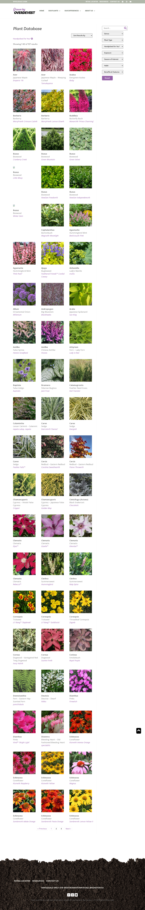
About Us (89, 11)
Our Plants (53, 11)
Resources (38, 881)
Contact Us (52, 881)
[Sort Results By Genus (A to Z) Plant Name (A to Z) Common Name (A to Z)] (81, 35)
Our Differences (72, 11)
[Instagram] (72, 894)
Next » (68, 829)
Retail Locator (22, 881)
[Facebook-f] (68, 894)
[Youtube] (76, 894)
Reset (107, 78)
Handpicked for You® (22, 39)
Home (41, 11)
